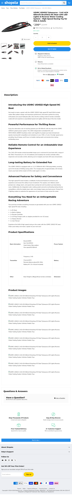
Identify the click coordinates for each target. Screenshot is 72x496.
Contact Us (52, 488)
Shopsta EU (51, 492)
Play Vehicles (14, 8)
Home (3, 8)
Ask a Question (60, 398)
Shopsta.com (44, 492)
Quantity (35, 33)
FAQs (24, 488)
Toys (7, 8)
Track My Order (43, 488)
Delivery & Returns (32, 488)
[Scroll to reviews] (52, 23)
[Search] (64, 3)
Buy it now (52, 49)
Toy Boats (22, 8)
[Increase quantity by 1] (49, 37)
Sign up (28, 474)
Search (19, 488)
